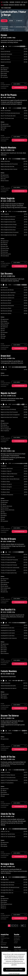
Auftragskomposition (6, 950)
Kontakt (3, 936)
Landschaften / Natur (20, 26)
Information (3, 88)
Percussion (4, 332)
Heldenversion (5, 794)
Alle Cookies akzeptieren (14, 969)
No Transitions (5, 323)
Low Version (5, 77)
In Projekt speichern (5, 84)
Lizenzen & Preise (5, 938)
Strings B (4, 515)
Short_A (4, 906)
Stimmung (19, 20)
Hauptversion (5, 67)
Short (3, 796)
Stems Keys (5, 252)
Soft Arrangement (6, 428)
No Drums (4, 647)
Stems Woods (5, 255)
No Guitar (4, 649)
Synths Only (5, 591)
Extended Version (6, 126)
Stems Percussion (6, 254)
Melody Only (5, 325)
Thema (4, 20)
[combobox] (13, 30)
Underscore (5, 242)
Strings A (4, 513)
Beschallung (11, 4)
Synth (3, 338)
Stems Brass (5, 250)
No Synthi (4, 696)
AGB (2, 941)
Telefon (16, 941)
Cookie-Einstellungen (14, 973)
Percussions (5, 521)
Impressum (3, 944)
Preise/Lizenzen (4, 86)
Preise (2, 7)
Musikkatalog (17, 936)
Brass (3, 328)
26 (22, 925)
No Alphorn (4, 697)
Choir (3, 330)
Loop (3, 129)
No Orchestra (5, 653)
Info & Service (4, 949)
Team (2, 939)
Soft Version (5, 586)
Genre (11, 20)
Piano (3, 334)
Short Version (5, 180)
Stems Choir (5, 246)
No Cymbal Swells (6, 588)
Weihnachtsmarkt (7, 7)
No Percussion (5, 71)
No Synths (4, 75)
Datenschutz (4, 942)
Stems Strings (5, 248)
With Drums (5, 502)
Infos (24, 4)
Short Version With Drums (8, 509)
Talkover (4, 504)
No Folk (4, 178)
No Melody (4, 69)
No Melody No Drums (7, 904)
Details (2, 82)
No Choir (4, 128)
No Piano (4, 651)
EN (26, 2)
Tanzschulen (16, 4)
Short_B (4, 908)
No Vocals (4, 73)
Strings (4, 336)
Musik (2, 4)
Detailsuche (6, 4)
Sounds (21, 4)
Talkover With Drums (7, 506)
